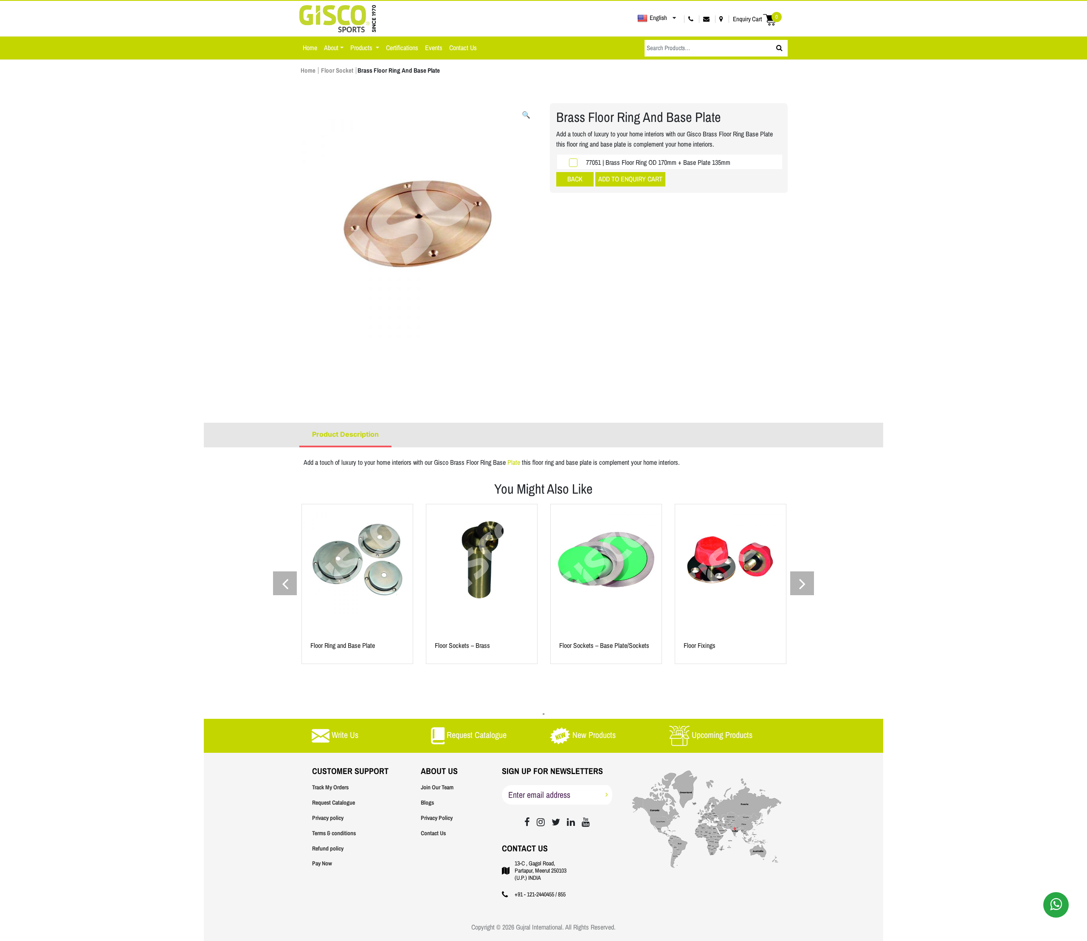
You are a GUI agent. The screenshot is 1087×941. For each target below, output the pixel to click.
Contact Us (463, 47)
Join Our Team (437, 787)
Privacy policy (328, 818)
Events (433, 47)
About (331, 47)
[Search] (779, 48)
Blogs (427, 803)
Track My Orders (330, 787)
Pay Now (322, 863)
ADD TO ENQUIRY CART (630, 179)
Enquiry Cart (755, 19)
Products (362, 47)
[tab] (345, 435)
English (658, 17)
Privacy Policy (437, 818)
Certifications (402, 47)
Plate (514, 462)
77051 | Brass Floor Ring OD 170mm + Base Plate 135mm (658, 162)
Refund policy (328, 848)
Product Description (345, 434)
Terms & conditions (334, 833)
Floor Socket (337, 70)
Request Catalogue (333, 803)
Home (310, 47)
